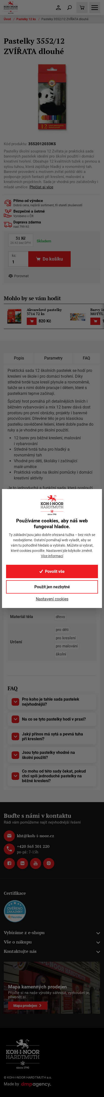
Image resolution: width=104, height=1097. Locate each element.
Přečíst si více (41, 187)
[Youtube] (35, 863)
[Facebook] (9, 863)
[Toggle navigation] (69, 7)
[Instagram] (48, 863)
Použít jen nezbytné (52, 586)
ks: (14, 255)
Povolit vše (55, 571)
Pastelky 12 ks (26, 19)
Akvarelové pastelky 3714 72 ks (44, 312)
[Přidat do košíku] (32, 321)
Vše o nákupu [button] (18, 942)
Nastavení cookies (52, 599)
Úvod (8, 19)
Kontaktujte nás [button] (20, 951)
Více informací (52, 556)
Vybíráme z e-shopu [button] (24, 932)
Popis (19, 358)
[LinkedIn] (22, 863)
